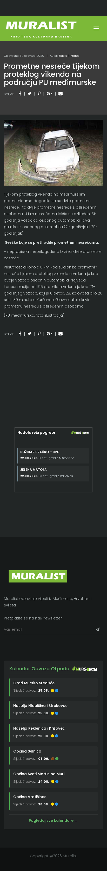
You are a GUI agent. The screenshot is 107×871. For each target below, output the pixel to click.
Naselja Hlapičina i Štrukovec (40, 705)
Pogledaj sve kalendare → (53, 820)
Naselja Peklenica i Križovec (39, 728)
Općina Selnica (27, 751)
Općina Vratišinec (29, 796)
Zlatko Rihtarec (68, 56)
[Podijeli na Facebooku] (20, 94)
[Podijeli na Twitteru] (29, 94)
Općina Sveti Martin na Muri (38, 773)
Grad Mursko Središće (34, 683)
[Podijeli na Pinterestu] (39, 94)
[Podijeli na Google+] (49, 94)
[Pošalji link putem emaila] (60, 94)
